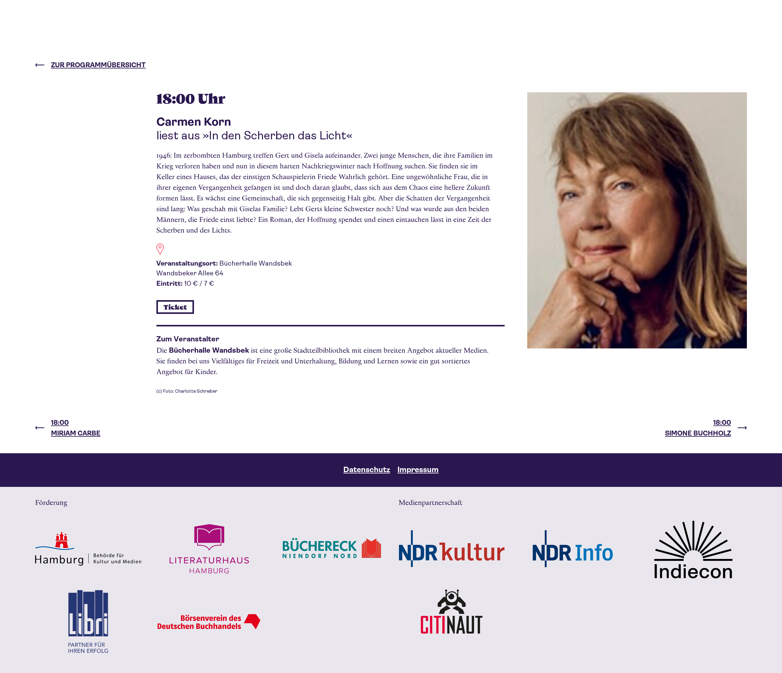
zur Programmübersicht (98, 65)
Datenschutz (366, 469)
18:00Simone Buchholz (698, 428)
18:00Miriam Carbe (75, 428)
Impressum (418, 469)
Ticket (175, 307)
